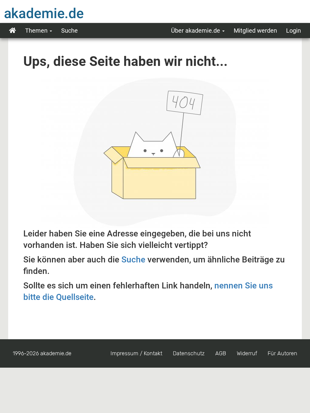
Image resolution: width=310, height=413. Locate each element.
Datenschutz (189, 353)
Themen (37, 30)
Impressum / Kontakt (136, 353)
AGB (220, 353)
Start (13, 30)
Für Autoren (282, 353)
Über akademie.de (196, 30)
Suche (69, 30)
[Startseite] (56, 13)
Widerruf (247, 353)
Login (293, 30)
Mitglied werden (255, 30)
